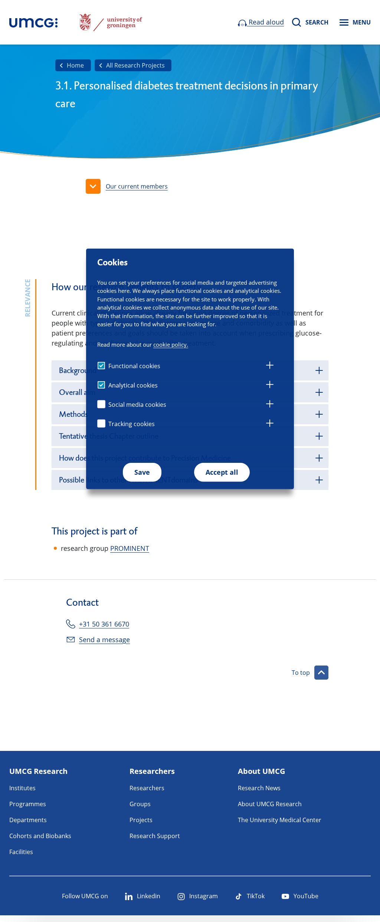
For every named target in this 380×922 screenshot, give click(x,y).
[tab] (269, 366)
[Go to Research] (33, 22)
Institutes (22, 788)
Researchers (147, 788)
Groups (140, 804)
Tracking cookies (131, 424)
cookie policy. (170, 344)
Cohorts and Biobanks (40, 836)
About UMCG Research (270, 804)
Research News (259, 788)
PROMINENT (129, 548)
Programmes (27, 804)
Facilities (21, 852)
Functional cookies (134, 366)
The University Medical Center (279, 820)
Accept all (222, 472)
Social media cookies (137, 404)
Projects (141, 820)
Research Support (155, 836)
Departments (28, 820)
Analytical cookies (133, 385)
